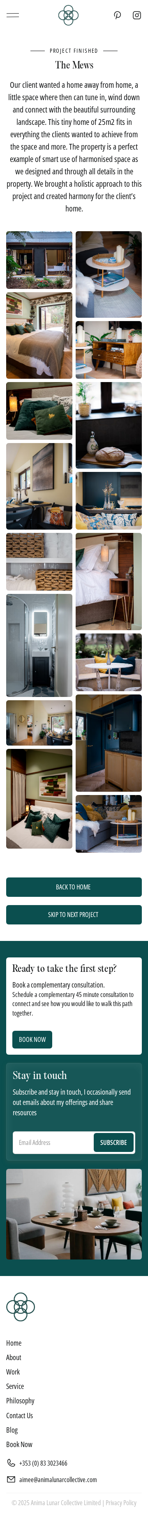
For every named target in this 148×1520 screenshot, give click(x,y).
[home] (66, 15)
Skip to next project (73, 914)
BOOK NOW (32, 1039)
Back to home (73, 886)
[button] (12, 15)
